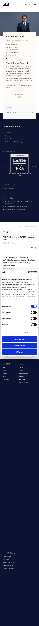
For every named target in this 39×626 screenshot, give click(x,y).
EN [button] (30, 4)
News (15, 243)
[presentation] (5, 166)
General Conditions (8, 562)
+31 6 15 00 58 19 (12, 50)
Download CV (12, 55)
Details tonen (28, 333)
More (32, 248)
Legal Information (8, 565)
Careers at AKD (23, 373)
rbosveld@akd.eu (12, 45)
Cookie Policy (7, 556)
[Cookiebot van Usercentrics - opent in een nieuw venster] (28, 272)
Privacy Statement (8, 568)
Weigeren (19, 352)
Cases (4, 370)
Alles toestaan (19, 339)
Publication (6, 379)
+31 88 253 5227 (11, 47)
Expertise (22, 379)
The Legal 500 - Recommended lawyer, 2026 (19, 175)
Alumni (21, 367)
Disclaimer (6, 559)
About (21, 370)
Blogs (4, 367)
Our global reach (24, 382)
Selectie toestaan (20, 345)
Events (5, 373)
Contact (21, 376)
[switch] (34, 312)
